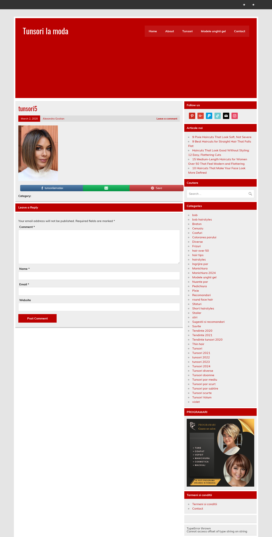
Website (25, 300)
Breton (197, 224)
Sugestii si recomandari (208, 322)
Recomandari (201, 295)
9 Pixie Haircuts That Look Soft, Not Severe (221, 137)
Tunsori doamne (203, 375)
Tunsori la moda (45, 31)
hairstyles (199, 259)
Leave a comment (167, 118)
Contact (239, 31)
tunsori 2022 (201, 357)
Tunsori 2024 (201, 366)
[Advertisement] (136, 72)
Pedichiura (199, 286)
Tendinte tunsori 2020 (207, 339)
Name (24, 268)
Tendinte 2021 (202, 335)
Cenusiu (197, 228)
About (169, 31)
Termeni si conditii (204, 504)
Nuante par (200, 282)
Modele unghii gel (213, 31)
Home (153, 31)
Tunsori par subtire (205, 388)
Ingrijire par (200, 264)
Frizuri (196, 246)
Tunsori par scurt (204, 384)
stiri (194, 317)
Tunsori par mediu (204, 379)
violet (196, 402)
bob (195, 215)
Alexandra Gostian (53, 118)
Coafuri (197, 233)
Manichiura (200, 268)
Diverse (197, 241)
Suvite (196, 326)
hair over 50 (200, 250)
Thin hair (198, 344)
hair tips (198, 255)
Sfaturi (197, 304)
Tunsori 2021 (201, 353)
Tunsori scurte (202, 393)
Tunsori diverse (202, 370)
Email (24, 284)
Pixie (195, 290)
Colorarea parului (204, 237)
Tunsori (187, 31)
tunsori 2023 (201, 362)
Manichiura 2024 (204, 273)
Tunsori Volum (201, 397)
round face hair (202, 299)
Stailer (196, 313)
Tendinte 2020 (202, 330)
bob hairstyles (202, 219)
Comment (27, 226)
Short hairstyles (203, 308)
